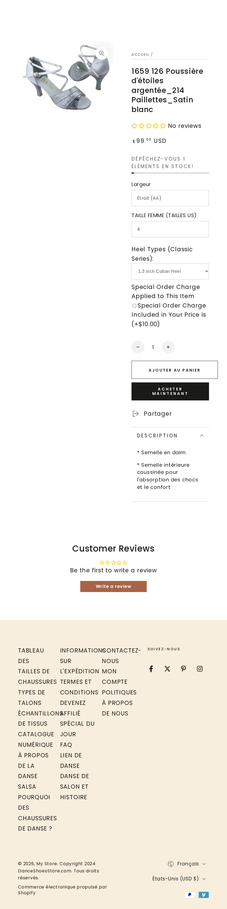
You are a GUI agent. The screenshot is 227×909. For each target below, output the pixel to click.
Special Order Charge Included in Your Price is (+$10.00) (168, 314)
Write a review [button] (113, 586)
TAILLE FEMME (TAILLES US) (164, 215)
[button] (149, 126)
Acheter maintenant (170, 391)
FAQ (66, 745)
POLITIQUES (119, 692)
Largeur (141, 184)
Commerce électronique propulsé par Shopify (62, 889)
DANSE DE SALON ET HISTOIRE (74, 786)
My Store (46, 864)
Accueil (140, 54)
